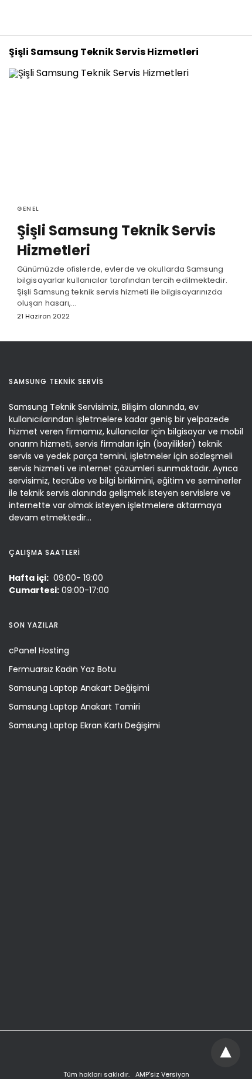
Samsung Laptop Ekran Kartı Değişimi (84, 725)
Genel (28, 208)
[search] (232, 18)
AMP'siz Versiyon (162, 1074)
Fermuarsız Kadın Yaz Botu (62, 669)
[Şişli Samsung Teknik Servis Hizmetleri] (126, 132)
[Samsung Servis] (123, 17)
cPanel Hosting (39, 650)
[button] (227, 1052)
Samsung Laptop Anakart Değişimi (79, 688)
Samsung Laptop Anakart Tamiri (74, 707)
